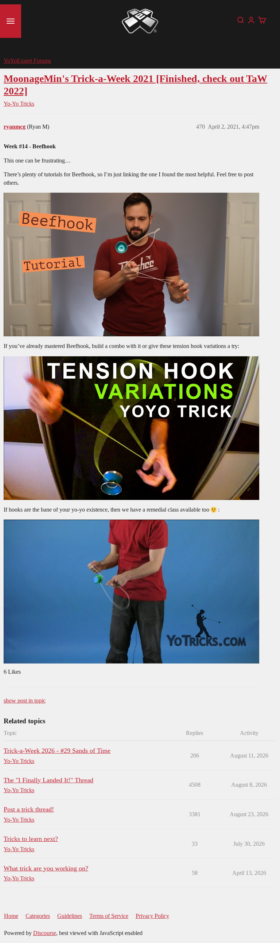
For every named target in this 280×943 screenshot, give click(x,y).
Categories (38, 916)
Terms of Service (108, 916)
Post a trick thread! (29, 809)
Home (11, 916)
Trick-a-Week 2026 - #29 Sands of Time (57, 750)
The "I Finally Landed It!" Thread (48, 780)
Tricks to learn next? (31, 838)
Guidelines (69, 916)
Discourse (44, 933)
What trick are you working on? (46, 868)
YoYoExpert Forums (27, 61)
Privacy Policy (152, 916)
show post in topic (25, 700)
